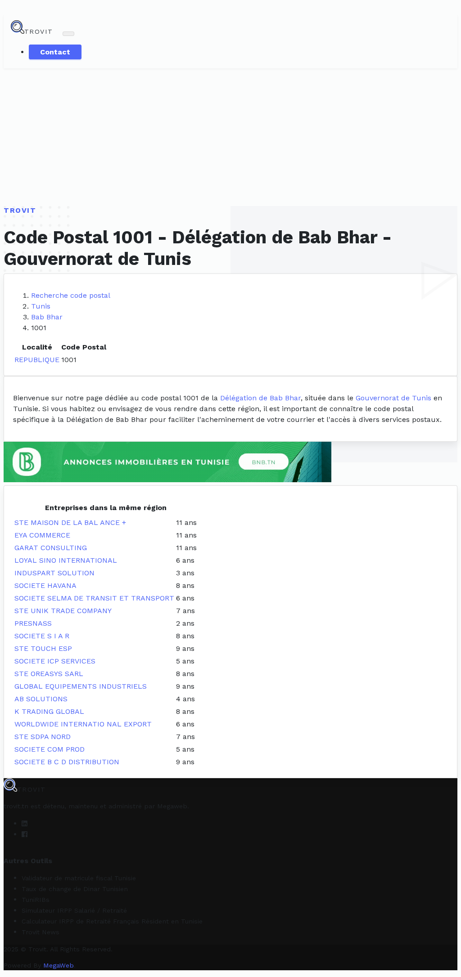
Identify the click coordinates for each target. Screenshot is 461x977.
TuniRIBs (36, 899)
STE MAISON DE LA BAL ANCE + (70, 522)
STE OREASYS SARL (48, 673)
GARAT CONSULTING (50, 547)
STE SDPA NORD (42, 736)
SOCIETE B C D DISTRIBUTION (66, 761)
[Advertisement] (230, 136)
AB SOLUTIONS (41, 699)
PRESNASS (33, 623)
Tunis (40, 306)
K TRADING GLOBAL (49, 711)
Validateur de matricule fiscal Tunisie (79, 878)
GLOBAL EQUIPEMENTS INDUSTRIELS (80, 686)
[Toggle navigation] (68, 33)
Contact (55, 52)
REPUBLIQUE (36, 359)
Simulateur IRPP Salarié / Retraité (74, 910)
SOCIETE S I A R (41, 636)
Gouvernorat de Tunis (393, 398)
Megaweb (172, 806)
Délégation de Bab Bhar (260, 398)
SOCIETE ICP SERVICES (54, 661)
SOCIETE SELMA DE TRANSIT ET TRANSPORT (94, 598)
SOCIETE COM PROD (49, 749)
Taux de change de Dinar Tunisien (75, 888)
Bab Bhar (47, 317)
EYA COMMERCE (42, 535)
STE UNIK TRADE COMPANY (63, 610)
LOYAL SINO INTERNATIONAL (65, 560)
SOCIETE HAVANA (45, 585)
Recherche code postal (70, 295)
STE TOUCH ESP (43, 648)
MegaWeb (58, 965)
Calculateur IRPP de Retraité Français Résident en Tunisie (112, 921)
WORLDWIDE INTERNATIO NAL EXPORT (83, 724)
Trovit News (40, 932)
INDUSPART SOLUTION (54, 573)
